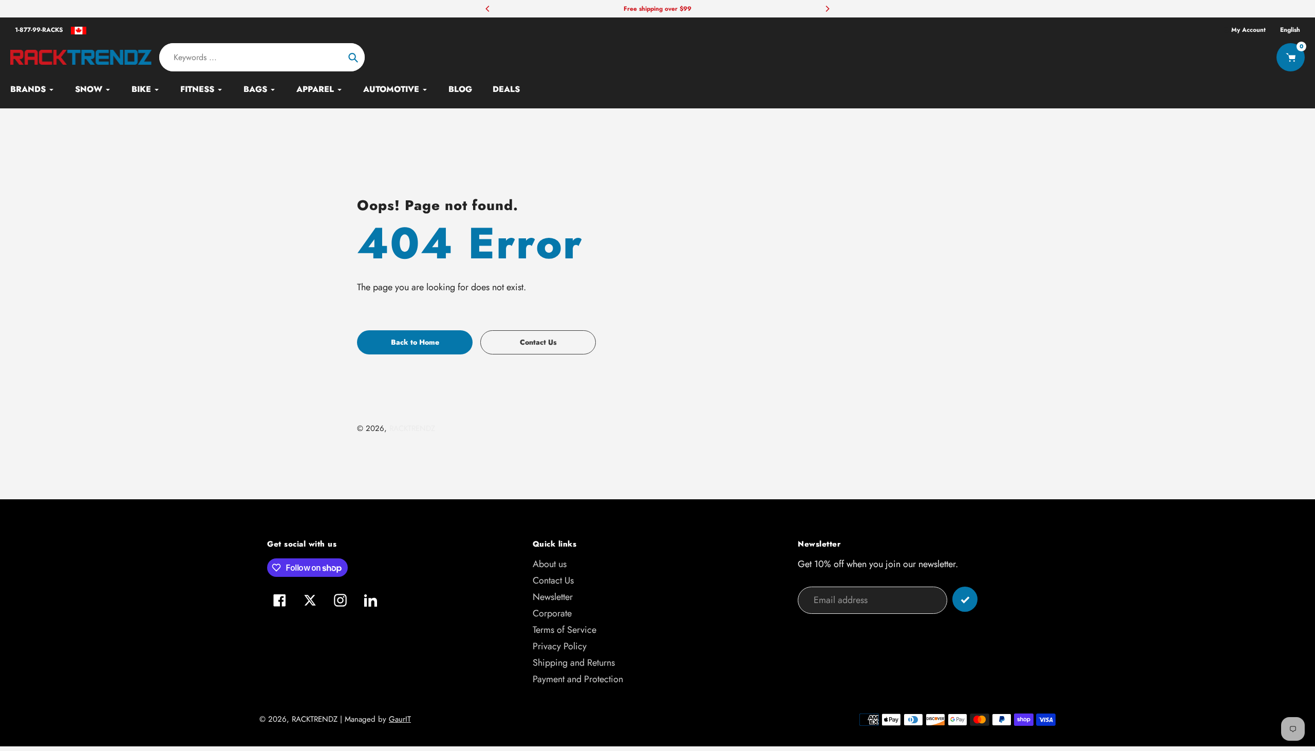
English (1290, 29)
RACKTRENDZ (412, 428)
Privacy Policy (560, 646)
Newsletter (553, 597)
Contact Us (553, 580)
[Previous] (488, 9)
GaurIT (400, 719)
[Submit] (965, 599)
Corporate (552, 613)
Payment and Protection (578, 679)
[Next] (827, 9)
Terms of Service (564, 629)
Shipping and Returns (574, 662)
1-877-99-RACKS (39, 29)
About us (550, 564)
